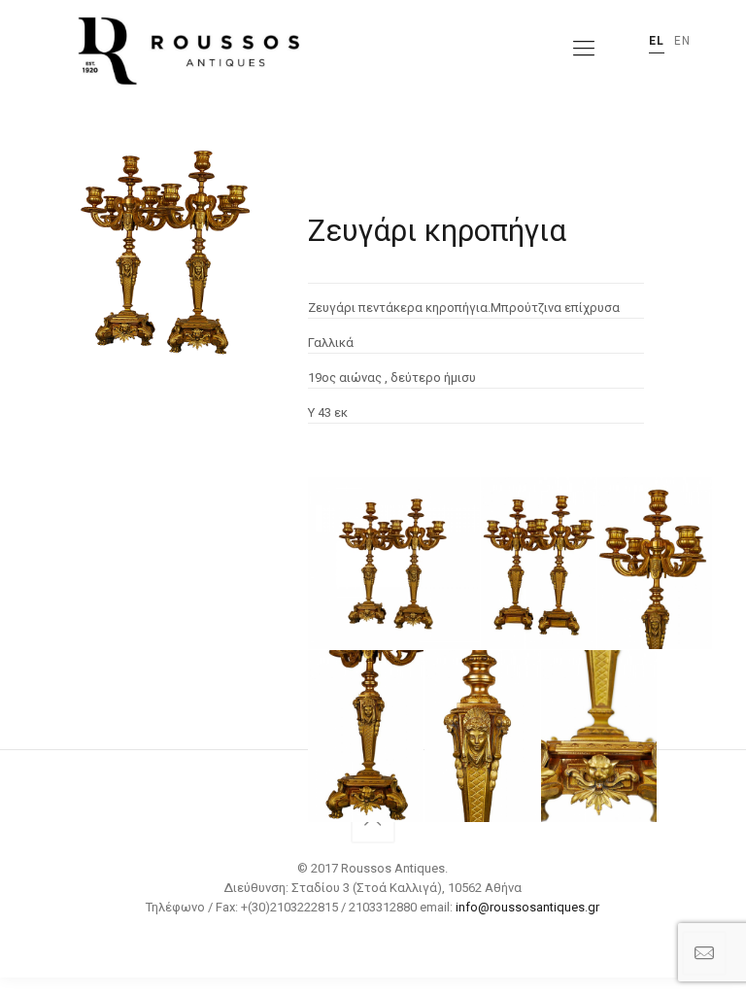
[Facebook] (372, 935)
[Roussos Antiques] (185, 48)
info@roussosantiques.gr (527, 907)
